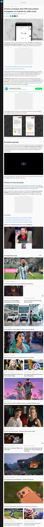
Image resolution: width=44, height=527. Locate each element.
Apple (24, 224)
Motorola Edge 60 (36, 83)
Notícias (8, 6)
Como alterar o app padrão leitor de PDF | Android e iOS (18, 219)
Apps (15, 6)
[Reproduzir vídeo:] (23, 238)
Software (12, 6)
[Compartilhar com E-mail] (15, 16)
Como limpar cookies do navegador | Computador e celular (18, 222)
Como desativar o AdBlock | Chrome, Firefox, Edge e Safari (18, 66)
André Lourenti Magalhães (11, 13)
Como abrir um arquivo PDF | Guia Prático (15, 68)
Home (5, 6)
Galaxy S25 (27, 83)
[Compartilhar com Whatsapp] (10, 16)
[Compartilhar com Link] (17, 16)
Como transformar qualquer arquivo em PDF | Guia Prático (18, 217)
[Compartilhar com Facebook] (13, 16)
